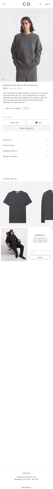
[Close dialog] (51, 229)
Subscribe (40, 257)
